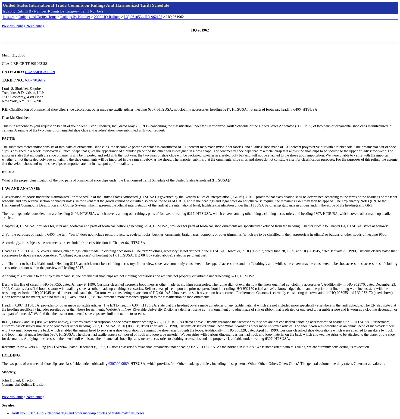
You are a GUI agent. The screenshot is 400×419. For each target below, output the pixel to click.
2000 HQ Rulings (107, 17)
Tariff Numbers (92, 11)
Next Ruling (35, 26)
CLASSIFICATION (40, 72)
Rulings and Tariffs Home (37, 17)
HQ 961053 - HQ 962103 (143, 17)
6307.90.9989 (35, 80)
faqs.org (9, 11)
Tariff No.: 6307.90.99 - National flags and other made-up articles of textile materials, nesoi (77, 413)
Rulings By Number (31, 11)
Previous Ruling (13, 26)
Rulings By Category (63, 11)
